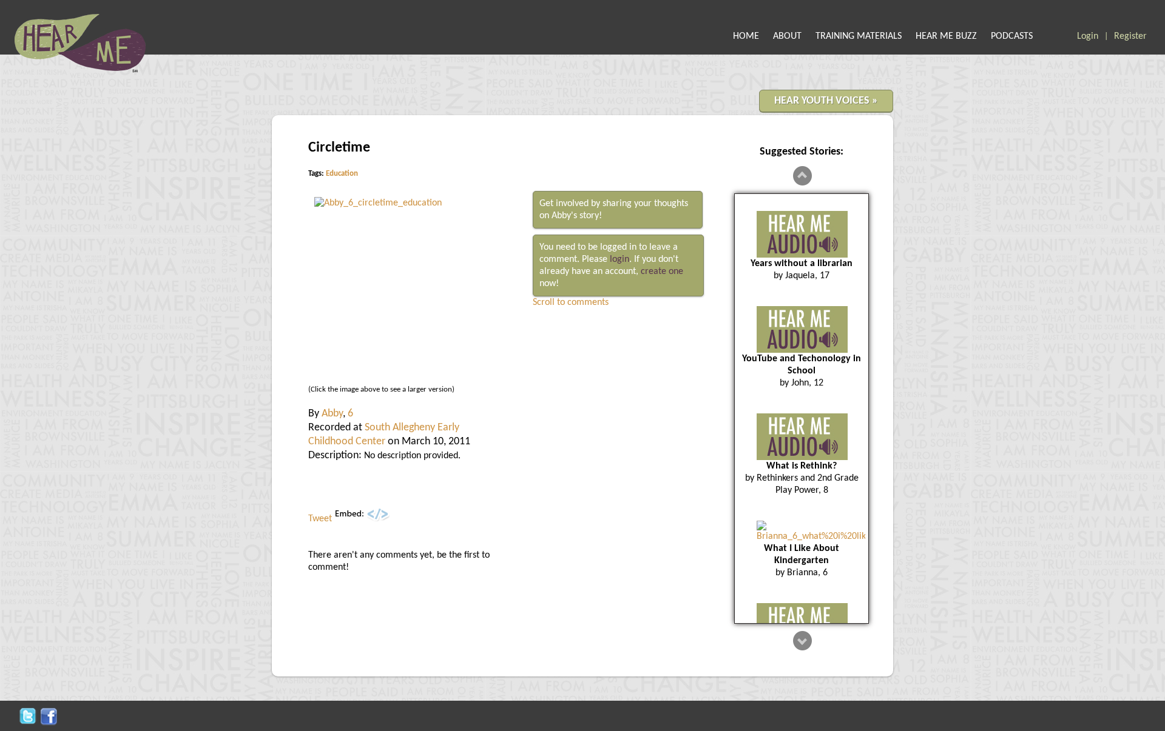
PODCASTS (1012, 36)
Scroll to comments (571, 302)
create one (662, 271)
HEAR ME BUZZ (946, 36)
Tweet (320, 519)
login (619, 259)
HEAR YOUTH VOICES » (826, 101)
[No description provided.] (378, 203)
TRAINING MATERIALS (859, 36)
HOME (746, 36)
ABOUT (787, 36)
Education (342, 174)
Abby (332, 413)
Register (1130, 36)
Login (1087, 36)
